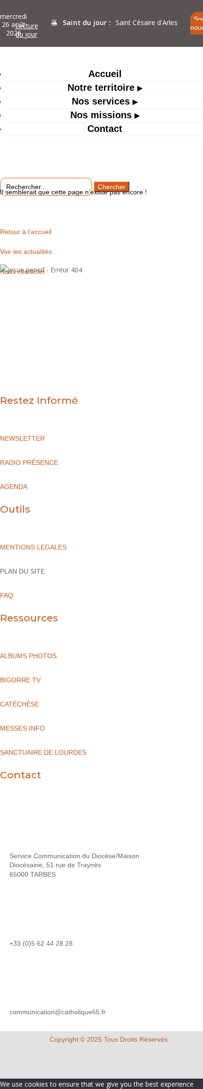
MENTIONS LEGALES (33, 547)
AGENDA (13, 486)
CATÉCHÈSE (19, 704)
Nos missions (101, 115)
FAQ (6, 595)
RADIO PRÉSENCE (29, 462)
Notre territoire (101, 87)
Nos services (101, 101)
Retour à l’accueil (25, 231)
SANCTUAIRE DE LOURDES (43, 752)
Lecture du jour (26, 30)
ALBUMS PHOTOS (28, 656)
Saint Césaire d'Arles (147, 22)
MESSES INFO (22, 728)
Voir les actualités (26, 251)
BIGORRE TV (20, 680)
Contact (104, 128)
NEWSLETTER (22, 438)
